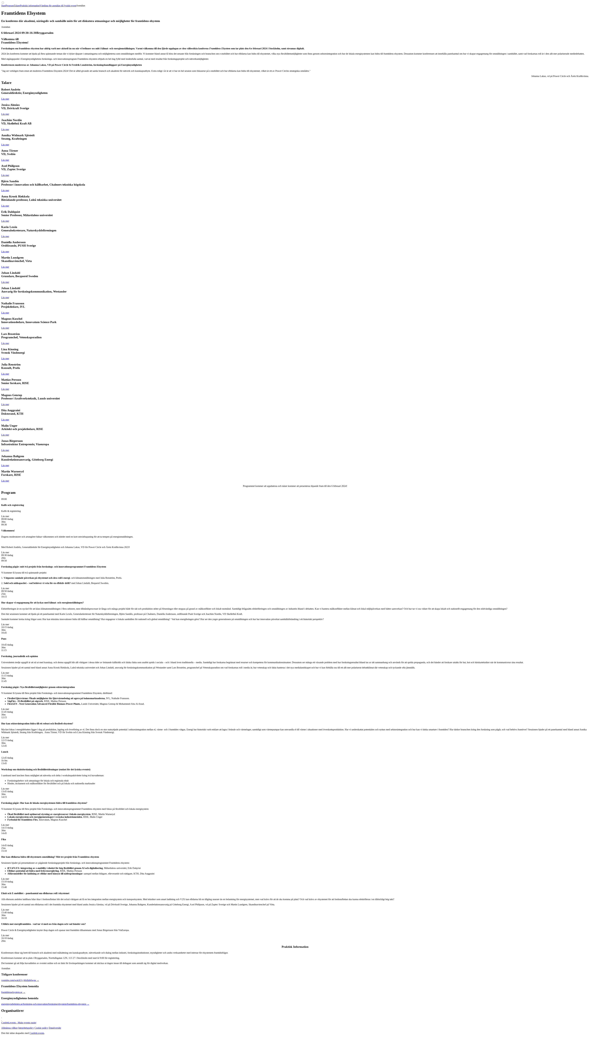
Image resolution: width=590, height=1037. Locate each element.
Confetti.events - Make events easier (18, 1022)
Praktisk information (30, 5)
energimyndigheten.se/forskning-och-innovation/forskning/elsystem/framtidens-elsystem (45, 1004)
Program (10, 5)
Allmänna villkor (9, 1028)
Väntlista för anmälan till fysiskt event (58, 5)
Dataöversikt (55, 1028)
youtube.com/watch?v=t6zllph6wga (20, 980)
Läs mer (5, 99)
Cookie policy (41, 1028)
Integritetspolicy (26, 1028)
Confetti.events (37, 1033)
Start (3, 5)
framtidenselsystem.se (13, 992)
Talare (17, 5)
